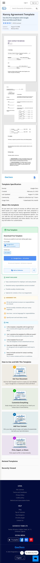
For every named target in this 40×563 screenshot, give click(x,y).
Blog (20, 509)
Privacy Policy (20, 495)
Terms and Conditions (20, 492)
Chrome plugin (20, 518)
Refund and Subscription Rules (20, 500)
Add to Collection (18, 270)
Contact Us (20, 520)
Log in (26, 3)
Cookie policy (20, 498)
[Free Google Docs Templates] (4, 8)
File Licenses (20, 489)
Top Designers (20, 515)
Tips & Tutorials (20, 512)
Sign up (34, 3)
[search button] (37, 8)
